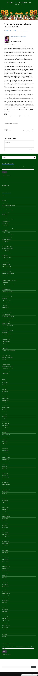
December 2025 (5, 400)
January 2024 (5, 452)
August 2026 (5, 382)
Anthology (4, 214)
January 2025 (5, 425)
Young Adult (5, 373)
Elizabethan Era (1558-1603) (7, 248)
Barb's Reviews (5, 221)
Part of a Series (5, 314)
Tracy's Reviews (26, 31)
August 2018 (5, 600)
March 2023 (5, 475)
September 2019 (5, 570)
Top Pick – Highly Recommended (8, 350)
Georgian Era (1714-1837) (11, 31)
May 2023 (4, 470)
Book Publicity (5, 225)
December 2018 (5, 591)
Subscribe (4, 172)
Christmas (5, 230)
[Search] (35, 8)
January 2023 (5, 480)
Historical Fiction (6, 264)
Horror (4, 278)
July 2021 (4, 520)
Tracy (15, 30)
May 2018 (4, 607)
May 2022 (4, 498)
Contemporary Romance (7, 237)
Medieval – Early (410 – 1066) (7, 291)
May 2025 (4, 416)
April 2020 (4, 554)
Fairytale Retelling (6, 250)
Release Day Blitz (6, 321)
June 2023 (4, 468)
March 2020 (5, 557)
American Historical (6, 207)
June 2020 (4, 550)
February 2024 (5, 450)
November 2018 (5, 593)
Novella (4, 305)
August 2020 (5, 545)
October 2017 (5, 623)
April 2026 (4, 391)
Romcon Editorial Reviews (7, 334)
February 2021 (5, 532)
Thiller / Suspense (6, 343)
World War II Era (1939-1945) (7, 368)
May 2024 (4, 443)
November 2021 (5, 511)
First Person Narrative (6, 253)
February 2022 (5, 505)
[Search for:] (19, 157)
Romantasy (5, 332)
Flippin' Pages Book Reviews (19, 2)
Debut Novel (5, 244)
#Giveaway (5, 203)
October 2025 (5, 405)
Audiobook (5, 216)
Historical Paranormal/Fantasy (8, 268)
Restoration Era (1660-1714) (7, 325)
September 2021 (5, 516)
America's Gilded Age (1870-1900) (8, 205)
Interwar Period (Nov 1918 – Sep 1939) (9, 280)
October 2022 (5, 486)
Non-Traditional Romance (7, 302)
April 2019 (4, 582)
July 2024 (4, 439)
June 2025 (4, 414)
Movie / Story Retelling (6, 296)
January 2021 (5, 534)
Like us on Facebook (6, 185)
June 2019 (4, 577)
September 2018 (5, 598)
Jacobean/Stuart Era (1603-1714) (8, 284)
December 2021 (5, 509)
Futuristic (4, 255)
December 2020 (5, 536)
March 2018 (5, 611)
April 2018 (4, 609)
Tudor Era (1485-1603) (6, 355)
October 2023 (5, 459)
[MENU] (3, 8)
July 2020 (4, 548)
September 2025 (5, 407)
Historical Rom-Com (6, 271)
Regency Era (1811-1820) (19, 31)
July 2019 (4, 575)
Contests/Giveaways (6, 239)
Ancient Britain (5, 212)
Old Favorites (5, 307)
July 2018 (4, 602)
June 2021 (4, 523)
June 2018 (4, 604)
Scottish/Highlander (6, 337)
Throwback (5, 346)
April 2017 (4, 636)
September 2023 (5, 461)
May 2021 (4, 525)
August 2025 (5, 409)
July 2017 (4, 629)
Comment (30, 149)
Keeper (4, 287)
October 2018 (5, 595)
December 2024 (5, 427)
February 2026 (5, 396)
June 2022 (4, 495)
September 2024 (5, 434)
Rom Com (4, 327)
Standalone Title (5, 341)
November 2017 (5, 620)
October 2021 (5, 514)
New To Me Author (6, 300)
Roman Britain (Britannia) (7, 330)
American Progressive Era (7, 209)
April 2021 (4, 527)
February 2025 (5, 423)
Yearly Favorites (5, 371)
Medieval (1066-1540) (6, 289)
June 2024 (4, 441)
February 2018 (5, 613)
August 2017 (5, 627)
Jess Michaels (23, 36)
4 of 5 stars (17, 38)
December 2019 (5, 564)
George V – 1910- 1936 (6, 257)
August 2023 (5, 464)
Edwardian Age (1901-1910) (7, 246)
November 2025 (5, 402)
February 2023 (5, 477)
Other (4, 309)
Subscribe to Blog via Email (8, 163)
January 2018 (5, 616)
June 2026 (4, 387)
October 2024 (5, 432)
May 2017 (4, 634)
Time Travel (5, 348)
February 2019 (5, 586)
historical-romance (6, 275)
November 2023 (5, 457)
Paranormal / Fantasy (6, 312)
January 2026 (5, 398)
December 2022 (5, 482)
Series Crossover (6, 339)
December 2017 (5, 618)
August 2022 (5, 491)
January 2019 (5, 589)
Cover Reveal (5, 241)
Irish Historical (5, 282)
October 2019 (5, 568)
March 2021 (5, 529)
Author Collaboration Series (7, 219)
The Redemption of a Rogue (15, 36)
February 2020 (5, 559)
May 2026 (4, 389)
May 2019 (4, 579)
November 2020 (5, 539)
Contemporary (5, 232)
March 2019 (5, 584)
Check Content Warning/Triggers (8, 228)
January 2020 (5, 561)
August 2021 (5, 518)
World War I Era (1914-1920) (7, 366)
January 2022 (5, 507)
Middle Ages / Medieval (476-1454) (8, 293)
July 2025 (4, 411)
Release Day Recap (6, 323)
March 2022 (5, 502)
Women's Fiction (6, 364)
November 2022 (5, 484)
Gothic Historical (6, 262)
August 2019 (5, 573)
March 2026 (5, 393)
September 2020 (5, 543)
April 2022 (4, 500)
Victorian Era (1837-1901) (7, 357)
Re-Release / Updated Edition (8, 316)
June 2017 (4, 632)
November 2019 (5, 566)
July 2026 (4, 384)
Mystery (4, 298)
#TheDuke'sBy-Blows (8, 123)
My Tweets (3, 195)
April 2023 (4, 473)
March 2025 (5, 421)
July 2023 (4, 466)
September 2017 (5, 625)
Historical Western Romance (8, 273)
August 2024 (5, 436)
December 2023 (5, 455)
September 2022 (5, 489)
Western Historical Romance (8, 362)
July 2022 (4, 493)
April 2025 (4, 418)
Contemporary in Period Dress (8, 234)
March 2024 (5, 448)
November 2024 (5, 430)
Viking (4, 359)
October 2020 (5, 541)
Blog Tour (4, 223)
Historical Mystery (6, 266)
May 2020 (4, 552)
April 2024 (4, 445)
